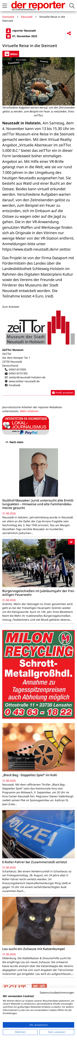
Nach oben (16, 442)
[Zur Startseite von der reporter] (38, 5)
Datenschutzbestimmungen (57, 992)
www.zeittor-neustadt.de (24, 381)
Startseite (8, 16)
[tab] (10, 54)
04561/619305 (17, 369)
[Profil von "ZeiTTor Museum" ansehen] (38, 353)
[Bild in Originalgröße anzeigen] (38, 81)
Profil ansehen (64, 392)
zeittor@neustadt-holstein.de (27, 377)
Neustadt (27, 16)
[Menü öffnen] (4, 5)
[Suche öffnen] (72, 5)
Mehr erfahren (29, 411)
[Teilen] (69, 33)
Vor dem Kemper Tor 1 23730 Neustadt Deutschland (16, 361)
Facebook (14, 385)
